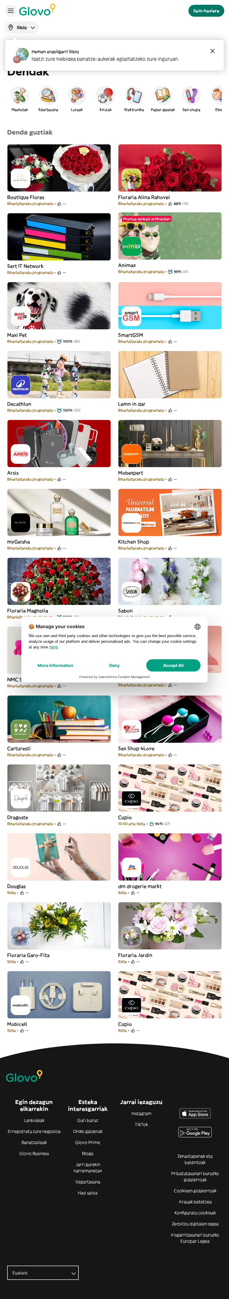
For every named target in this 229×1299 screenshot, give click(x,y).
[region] (114, 98)
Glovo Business (34, 1153)
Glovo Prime (87, 1142)
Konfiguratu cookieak (195, 1212)
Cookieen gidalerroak (195, 1190)
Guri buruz (87, 1120)
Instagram (141, 1113)
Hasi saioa (88, 1192)
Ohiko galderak (88, 1131)
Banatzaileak (34, 1142)
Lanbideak (34, 1120)
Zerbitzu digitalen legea (195, 1224)
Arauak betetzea (195, 1201)
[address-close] (213, 51)
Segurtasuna (87, 1181)
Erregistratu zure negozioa (34, 1131)
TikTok (141, 1124)
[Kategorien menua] (11, 11)
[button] (19, 98)
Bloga (87, 1153)
